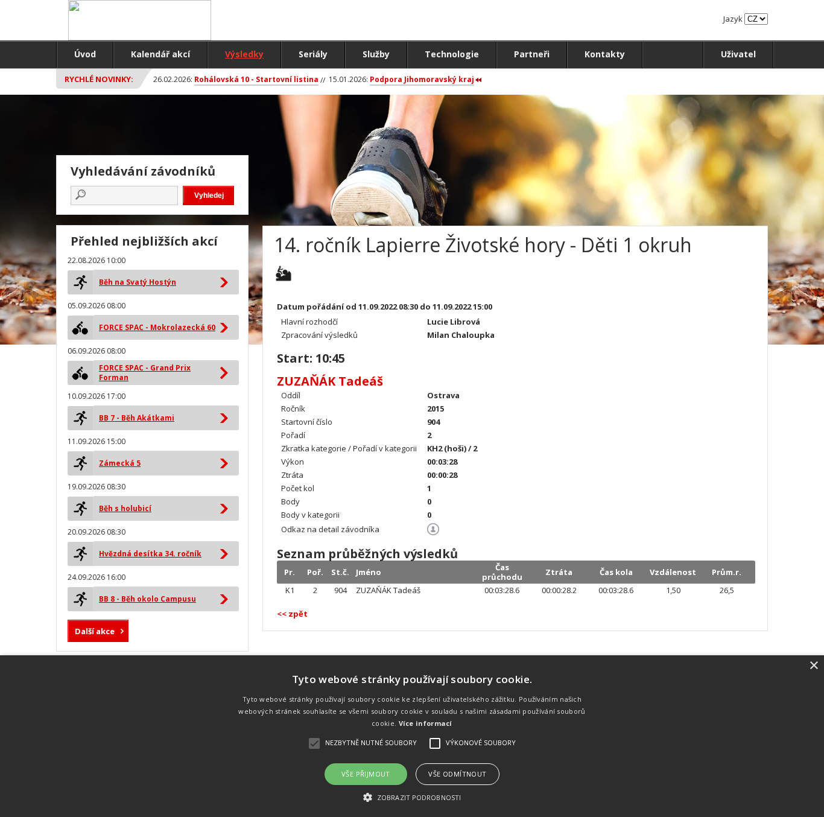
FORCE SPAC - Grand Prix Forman (145, 373)
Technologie (452, 54)
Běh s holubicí (125, 508)
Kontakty (605, 54)
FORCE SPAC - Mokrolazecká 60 (157, 327)
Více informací (425, 723)
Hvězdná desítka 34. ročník (150, 553)
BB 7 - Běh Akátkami (136, 418)
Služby (376, 54)
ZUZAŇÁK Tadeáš (330, 381)
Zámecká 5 (120, 463)
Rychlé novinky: (99, 79)
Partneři (532, 54)
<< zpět (292, 613)
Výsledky (244, 54)
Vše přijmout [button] (365, 773)
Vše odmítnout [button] (457, 773)
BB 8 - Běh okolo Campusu (147, 599)
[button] (412, 797)
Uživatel (738, 54)
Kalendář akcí (160, 54)
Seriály (313, 54)
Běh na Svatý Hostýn (137, 282)
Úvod (85, 54)
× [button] (813, 665)
